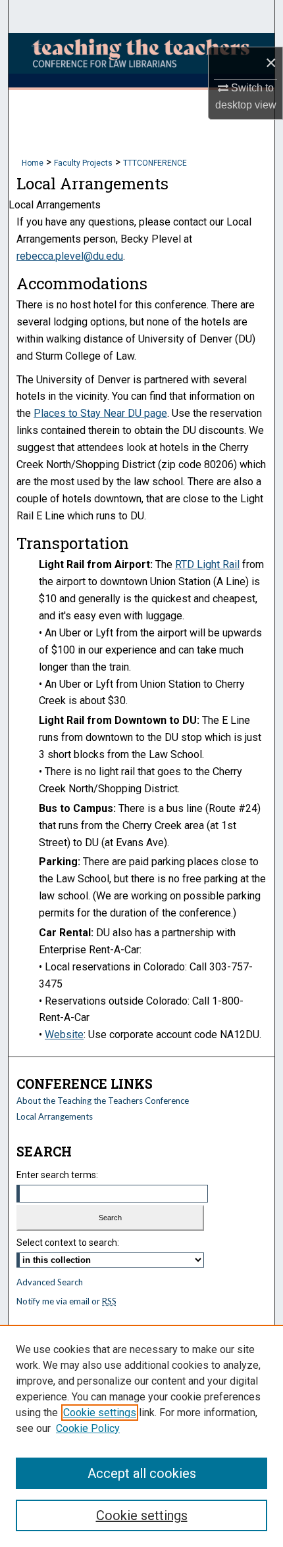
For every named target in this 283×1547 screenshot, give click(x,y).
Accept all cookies (142, 1473)
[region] (141, 1436)
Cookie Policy (88, 1428)
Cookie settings (99, 1412)
